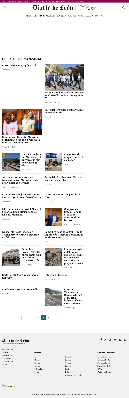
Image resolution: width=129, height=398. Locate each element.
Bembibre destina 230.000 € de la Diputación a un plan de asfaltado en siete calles (64, 234)
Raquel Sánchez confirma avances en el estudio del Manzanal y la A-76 (64, 95)
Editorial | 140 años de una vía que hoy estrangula (64, 111)
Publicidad (5, 352)
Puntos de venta (7, 361)
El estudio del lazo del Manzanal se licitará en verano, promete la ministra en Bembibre (21, 140)
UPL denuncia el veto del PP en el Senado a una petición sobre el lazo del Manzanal (21, 212)
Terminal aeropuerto (23, 1)
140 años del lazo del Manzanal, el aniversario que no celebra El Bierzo (31, 160)
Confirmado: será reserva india (20, 289)
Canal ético (93, 394)
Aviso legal (36, 394)
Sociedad (61, 16)
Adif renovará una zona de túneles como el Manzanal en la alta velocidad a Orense (20, 180)
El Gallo (67, 372)
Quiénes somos (7, 349)
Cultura (89, 16)
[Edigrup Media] (8, 385)
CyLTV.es (100, 369)
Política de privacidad (48, 394)
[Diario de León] (64, 8)
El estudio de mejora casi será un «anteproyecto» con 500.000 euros (21, 196)
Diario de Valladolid (103, 360)
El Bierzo (36, 360)
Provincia (50, 16)
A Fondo (68, 363)
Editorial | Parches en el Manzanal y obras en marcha (64, 179)
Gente (81, 16)
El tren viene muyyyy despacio (19, 65)
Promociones (6, 358)
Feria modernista (77, 1)
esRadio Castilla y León (104, 372)
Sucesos (99, 16)
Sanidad (68, 357)
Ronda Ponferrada (38, 1)
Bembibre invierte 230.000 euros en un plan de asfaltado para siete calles (31, 255)
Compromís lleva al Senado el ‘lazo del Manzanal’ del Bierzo (72, 215)
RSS (3, 367)
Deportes (72, 16)
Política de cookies (63, 394)
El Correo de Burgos (103, 363)
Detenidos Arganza (52, 1)
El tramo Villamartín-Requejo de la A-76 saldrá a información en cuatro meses (73, 296)
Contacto (5, 364)
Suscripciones (7, 355)
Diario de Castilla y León (105, 357)
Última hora (31, 16)
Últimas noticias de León (73, 375)
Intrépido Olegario (56, 275)
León (41, 16)
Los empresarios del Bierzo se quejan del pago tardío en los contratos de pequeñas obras (74, 256)
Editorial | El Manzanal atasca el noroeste (20, 276)
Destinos (68, 366)
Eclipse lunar (64, 1)
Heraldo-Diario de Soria (104, 366)
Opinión (67, 369)
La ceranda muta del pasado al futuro (62, 196)
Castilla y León (39, 369)
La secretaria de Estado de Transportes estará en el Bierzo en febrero (20, 234)
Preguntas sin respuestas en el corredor (73, 157)
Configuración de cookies (79, 394)
